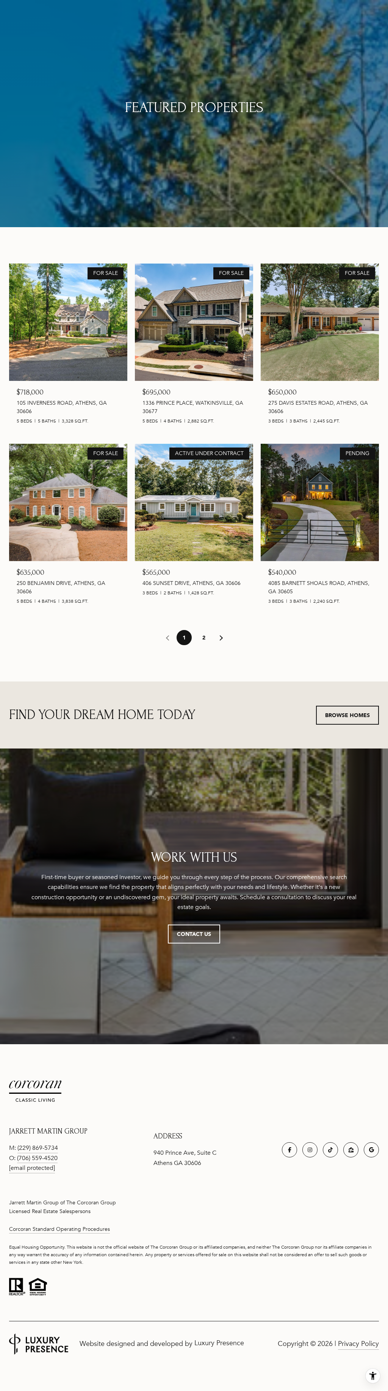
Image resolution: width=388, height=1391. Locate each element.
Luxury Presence (219, 1343)
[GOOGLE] (371, 1149)
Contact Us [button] (194, 933)
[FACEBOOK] (289, 1149)
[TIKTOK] (330, 1149)
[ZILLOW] (350, 1149)
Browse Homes (347, 715)
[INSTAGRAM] (310, 1149)
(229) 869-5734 (37, 1148)
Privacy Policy (358, 1344)
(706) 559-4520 (37, 1158)
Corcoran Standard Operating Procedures (59, 1229)
